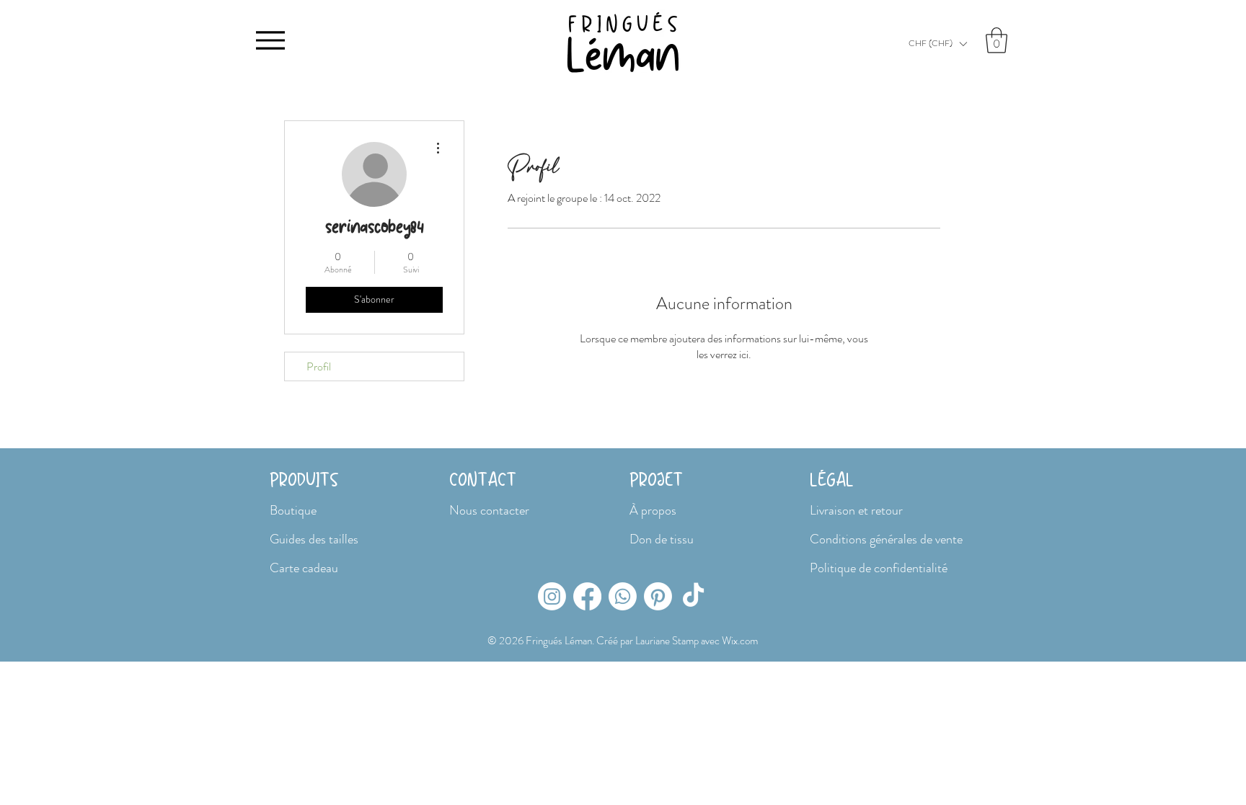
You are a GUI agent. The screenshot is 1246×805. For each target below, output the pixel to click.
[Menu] (270, 40)
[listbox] (937, 43)
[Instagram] (552, 596)
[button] (937, 43)
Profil (318, 366)
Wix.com (740, 641)
